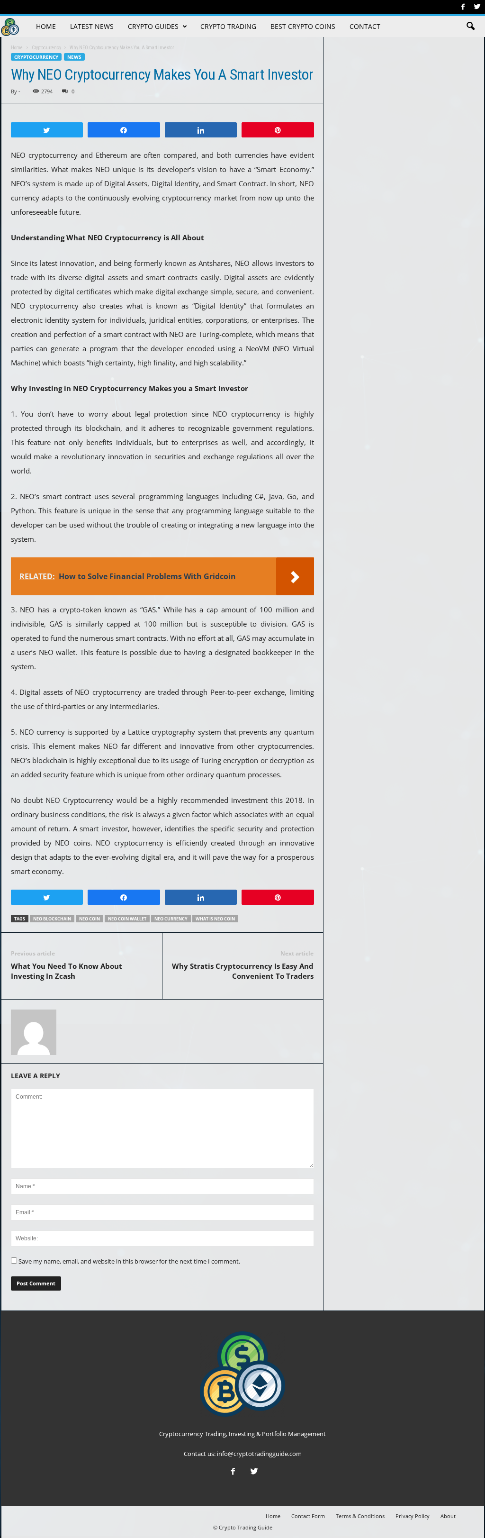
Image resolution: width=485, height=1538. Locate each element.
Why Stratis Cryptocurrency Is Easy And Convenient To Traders (243, 971)
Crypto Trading (228, 26)
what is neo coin (215, 919)
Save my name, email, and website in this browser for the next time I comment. (129, 1261)
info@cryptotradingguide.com (259, 1453)
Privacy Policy (412, 1516)
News (74, 57)
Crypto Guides (153, 26)
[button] (470, 26)
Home (46, 26)
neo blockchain (52, 919)
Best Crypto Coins (302, 26)
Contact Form (308, 1516)
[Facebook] (463, 7)
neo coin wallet (127, 919)
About (448, 1516)
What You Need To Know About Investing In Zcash (66, 971)
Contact (365, 26)
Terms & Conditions (360, 1516)
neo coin (89, 919)
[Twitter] (477, 7)
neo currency (171, 919)
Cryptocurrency (36, 57)
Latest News (92, 26)
